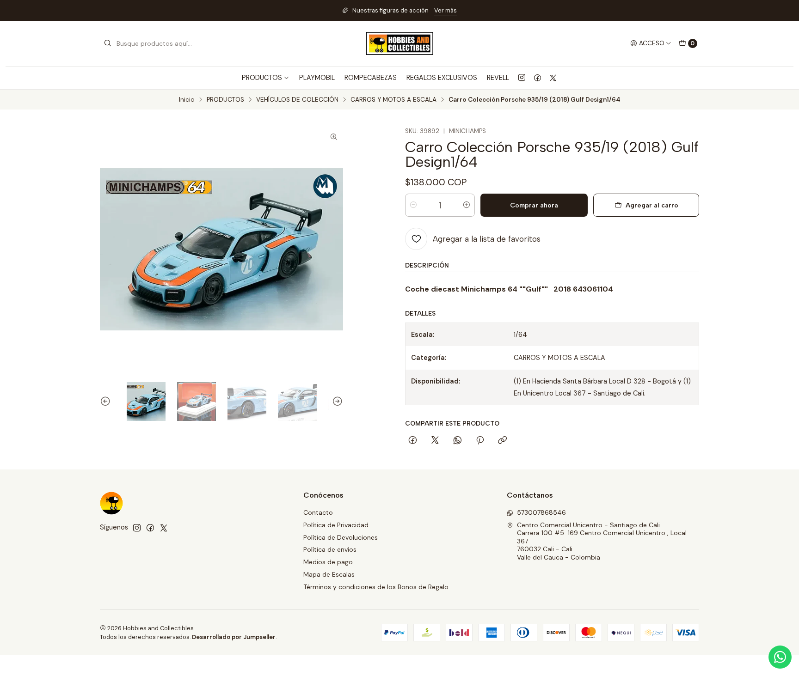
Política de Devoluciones (340, 537)
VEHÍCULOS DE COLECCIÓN (297, 100)
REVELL (498, 77)
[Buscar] (108, 43)
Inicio (187, 100)
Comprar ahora (534, 205)
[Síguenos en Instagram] (521, 77)
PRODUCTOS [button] (262, 77)
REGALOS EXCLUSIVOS (441, 77)
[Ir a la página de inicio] (399, 43)
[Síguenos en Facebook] (537, 77)
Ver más (445, 10)
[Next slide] (336, 401)
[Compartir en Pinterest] (480, 440)
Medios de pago (328, 562)
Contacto (318, 512)
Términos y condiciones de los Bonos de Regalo (376, 587)
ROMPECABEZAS (370, 77)
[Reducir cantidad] (413, 205)
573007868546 (541, 512)
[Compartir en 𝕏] (435, 440)
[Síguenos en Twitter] (553, 77)
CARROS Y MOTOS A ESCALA (393, 100)
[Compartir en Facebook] (412, 440)
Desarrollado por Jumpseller (234, 637)
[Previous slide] (107, 401)
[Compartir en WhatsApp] (457, 440)
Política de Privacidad (336, 525)
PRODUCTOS (225, 100)
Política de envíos (329, 549)
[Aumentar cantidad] (466, 205)
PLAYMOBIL (317, 77)
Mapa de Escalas (329, 574)
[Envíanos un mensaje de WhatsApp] (780, 657)
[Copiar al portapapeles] (502, 440)
